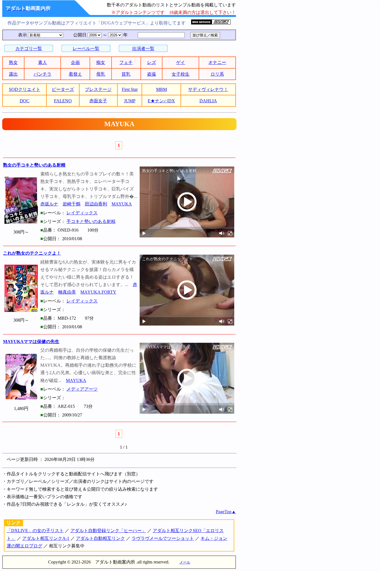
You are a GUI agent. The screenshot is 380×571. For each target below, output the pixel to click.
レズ (151, 62)
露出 (13, 74)
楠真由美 (67, 292)
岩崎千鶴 (71, 204)
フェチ (126, 62)
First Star (130, 89)
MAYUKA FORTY (98, 292)
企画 (75, 62)
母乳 (100, 74)
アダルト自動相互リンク (100, 538)
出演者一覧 (143, 48)
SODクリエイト (24, 89)
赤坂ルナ (49, 204)
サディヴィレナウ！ (208, 89)
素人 (42, 62)
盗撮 (151, 74)
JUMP (129, 100)
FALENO (63, 100)
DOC (24, 100)
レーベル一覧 (86, 48)
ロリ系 (217, 74)
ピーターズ (63, 89)
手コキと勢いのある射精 (90, 221)
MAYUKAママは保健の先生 (31, 341)
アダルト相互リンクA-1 (45, 538)
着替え (75, 74)
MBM (161, 89)
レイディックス (82, 212)
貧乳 (126, 74)
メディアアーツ (82, 389)
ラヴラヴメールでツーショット (163, 538)
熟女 (13, 62)
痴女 (100, 62)
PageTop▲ (226, 511)
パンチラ (42, 74)
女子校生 (180, 74)
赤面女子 (98, 100)
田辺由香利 (96, 204)
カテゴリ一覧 (28, 48)
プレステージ (98, 89)
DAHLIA (208, 100)
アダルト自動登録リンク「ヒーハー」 (108, 530)
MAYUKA (122, 204)
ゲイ (180, 62)
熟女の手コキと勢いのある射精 (34, 165)
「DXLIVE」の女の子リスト (35, 530)
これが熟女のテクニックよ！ (32, 253)
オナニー (217, 62)
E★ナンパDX (161, 100)
